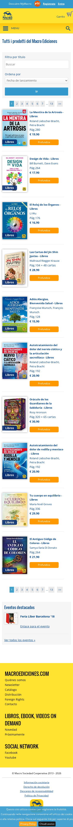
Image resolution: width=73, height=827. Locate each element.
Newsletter (12, 685)
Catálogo (11, 690)
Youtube (10, 757)
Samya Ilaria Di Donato (43, 548)
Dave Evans (51, 163)
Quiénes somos (15, 680)
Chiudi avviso (47, 824)
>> (59, 103)
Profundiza (44, 142)
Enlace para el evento (34, 626)
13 (51, 103)
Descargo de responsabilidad (36, 791)
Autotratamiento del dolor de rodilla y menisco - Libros (46, 449)
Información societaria (36, 782)
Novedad (11, 729)
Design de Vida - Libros (44, 159)
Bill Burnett (36, 163)
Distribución (13, 694)
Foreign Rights (14, 699)
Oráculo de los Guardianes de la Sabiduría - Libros (41, 403)
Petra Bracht (37, 125)
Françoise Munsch (41, 308)
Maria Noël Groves (41, 504)
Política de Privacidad (36, 795)
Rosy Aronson (38, 412)
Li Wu (33, 213)
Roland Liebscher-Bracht (44, 121)
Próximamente (15, 734)
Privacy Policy (27, 824)
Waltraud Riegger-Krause (44, 261)
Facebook (11, 753)
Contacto (11, 704)
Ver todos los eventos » (19, 640)
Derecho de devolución (36, 787)
